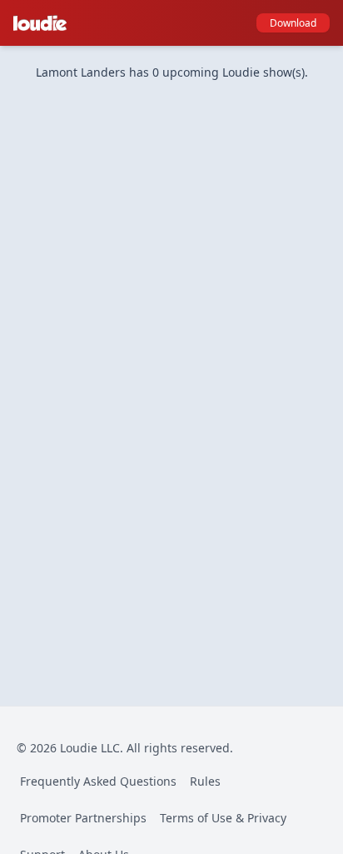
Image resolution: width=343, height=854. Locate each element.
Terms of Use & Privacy (223, 818)
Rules (205, 781)
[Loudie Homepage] (43, 23)
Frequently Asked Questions (98, 781)
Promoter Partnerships (83, 818)
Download (293, 23)
